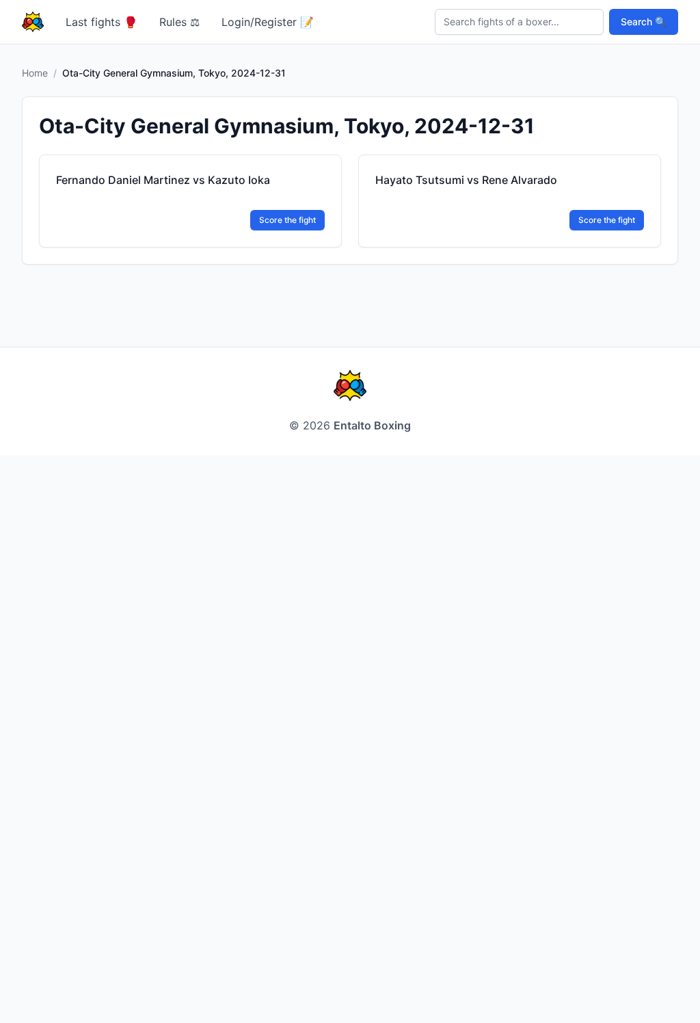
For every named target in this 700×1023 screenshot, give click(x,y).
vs (163, 180)
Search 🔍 (644, 21)
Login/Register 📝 (267, 22)
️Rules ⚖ (179, 22)
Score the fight (287, 220)
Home (35, 73)
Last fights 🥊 (101, 22)
